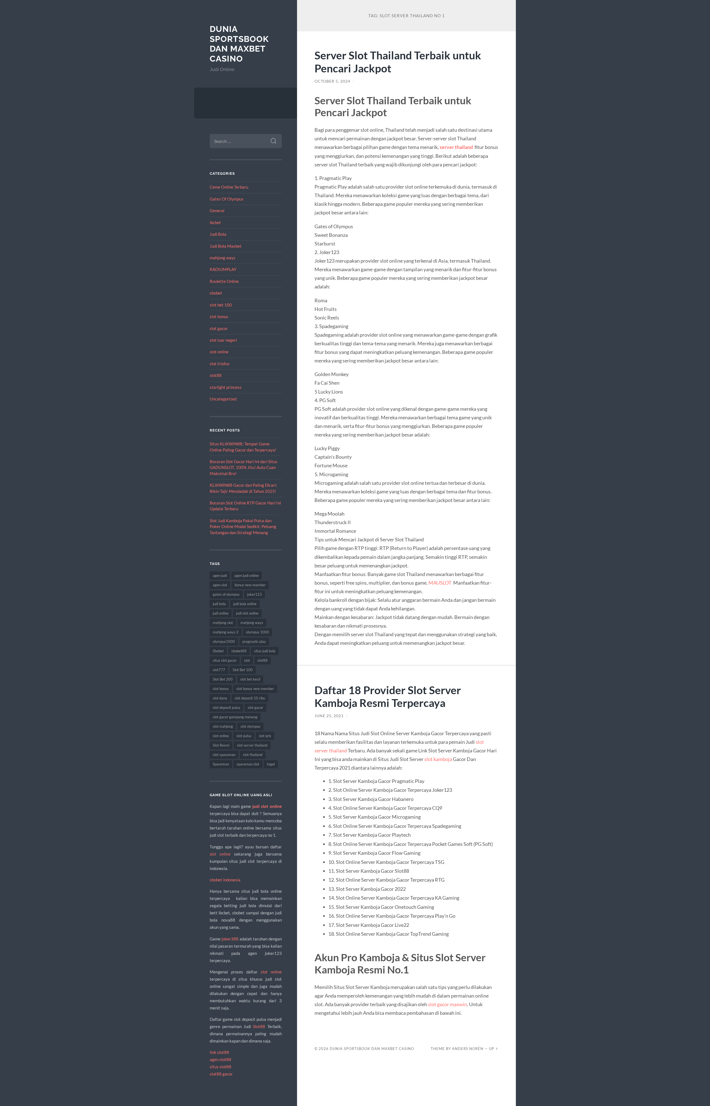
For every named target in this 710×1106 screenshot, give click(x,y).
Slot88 (259, 1026)
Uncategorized (223, 398)
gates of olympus (226, 594)
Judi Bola (218, 234)
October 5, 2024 (332, 81)
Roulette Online (224, 281)
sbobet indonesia (225, 879)
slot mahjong (223, 726)
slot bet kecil (250, 679)
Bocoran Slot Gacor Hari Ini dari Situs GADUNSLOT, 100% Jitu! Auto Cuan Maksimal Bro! (243, 467)
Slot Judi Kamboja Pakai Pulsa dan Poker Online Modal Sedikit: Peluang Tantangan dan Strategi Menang (243, 526)
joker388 (230, 938)
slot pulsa (243, 736)
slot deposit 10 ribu (250, 698)
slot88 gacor (221, 1073)
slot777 (219, 670)
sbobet (216, 292)
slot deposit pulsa (226, 707)
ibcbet (215, 222)
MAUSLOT (440, 583)
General (217, 210)
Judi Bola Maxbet (226, 245)
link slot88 (219, 1052)
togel (271, 764)
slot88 (216, 375)
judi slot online (247, 613)
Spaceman (221, 764)
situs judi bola (264, 651)
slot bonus (219, 316)
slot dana (220, 698)
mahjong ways (222, 257)
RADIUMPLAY (223, 269)
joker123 (254, 594)
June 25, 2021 (329, 716)
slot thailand (252, 754)
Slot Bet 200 (223, 679)
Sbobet (218, 651)
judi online (221, 613)
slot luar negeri (223, 340)
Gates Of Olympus (227, 198)
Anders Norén (467, 1048)
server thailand (456, 147)
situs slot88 (220, 1066)
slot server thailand (252, 745)
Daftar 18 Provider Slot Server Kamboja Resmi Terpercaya (388, 696)
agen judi (220, 575)
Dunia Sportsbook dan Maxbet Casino (239, 44)
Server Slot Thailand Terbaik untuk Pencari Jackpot (398, 62)
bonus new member (250, 585)
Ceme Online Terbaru (229, 186)
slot (247, 660)
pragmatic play (254, 641)
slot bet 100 (221, 304)
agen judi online (246, 575)
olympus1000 (224, 641)
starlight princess (226, 387)
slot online (219, 351)
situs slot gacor (225, 660)
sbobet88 (239, 651)
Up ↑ (493, 1048)
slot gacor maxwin (447, 1004)
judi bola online (245, 604)
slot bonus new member (255, 688)
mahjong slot (223, 622)
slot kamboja (438, 759)
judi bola (219, 604)
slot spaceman (224, 754)
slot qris (265, 736)
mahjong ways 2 (226, 632)
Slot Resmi (221, 745)
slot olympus (250, 726)
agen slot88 (220, 1059)
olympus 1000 (257, 632)
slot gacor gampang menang (235, 717)
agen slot (220, 585)
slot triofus (220, 363)
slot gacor (219, 328)
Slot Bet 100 (243, 670)
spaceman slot (248, 764)
